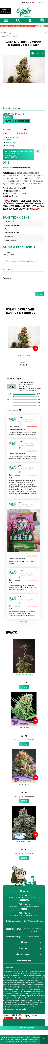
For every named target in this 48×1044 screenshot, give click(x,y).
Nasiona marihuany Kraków (10, 980)
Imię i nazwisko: (8, 270)
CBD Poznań (29, 976)
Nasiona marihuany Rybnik (24, 1007)
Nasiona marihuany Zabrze (25, 1004)
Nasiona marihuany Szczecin (33, 998)
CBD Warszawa (7, 971)
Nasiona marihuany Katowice (18, 984)
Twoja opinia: (7, 278)
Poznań (6, 157)
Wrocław (7, 153)
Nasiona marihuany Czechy (10, 993)
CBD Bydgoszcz (16, 973)
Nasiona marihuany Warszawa (16, 978)
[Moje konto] (30, 20)
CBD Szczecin (7, 973)
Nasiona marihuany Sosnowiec (11, 1000)
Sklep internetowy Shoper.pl (24, 1031)
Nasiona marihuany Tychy (10, 1004)
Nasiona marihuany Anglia (26, 993)
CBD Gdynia (12, 976)
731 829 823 (16, 155)
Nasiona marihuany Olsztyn (29, 1000)
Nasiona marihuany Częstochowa (28, 987)
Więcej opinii (23, 622)
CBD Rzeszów (33, 973)
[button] (6, 20)
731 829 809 (14, 157)
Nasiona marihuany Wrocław (34, 978)
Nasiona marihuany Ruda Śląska (16, 1009)
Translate (14, 36)
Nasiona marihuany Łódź (26, 980)
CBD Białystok (21, 976)
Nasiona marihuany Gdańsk (22, 982)
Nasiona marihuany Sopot (16, 991)
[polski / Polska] (33, 2)
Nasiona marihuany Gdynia (10, 987)
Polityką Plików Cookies (8, 1039)
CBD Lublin (33, 971)
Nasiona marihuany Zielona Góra (33, 991)
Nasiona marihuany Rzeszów (16, 998)
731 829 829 (15, 153)
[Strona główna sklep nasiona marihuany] (24, 11)
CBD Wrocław (16, 971)
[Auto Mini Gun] (24, 69)
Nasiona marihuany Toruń (37, 1002)
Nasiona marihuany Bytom (22, 989)
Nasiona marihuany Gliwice (21, 1002)
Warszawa (7, 155)
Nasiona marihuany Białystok (36, 984)
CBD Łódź (25, 973)
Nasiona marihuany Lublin (25, 996)
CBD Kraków (25, 971)
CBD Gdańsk (40, 971)
